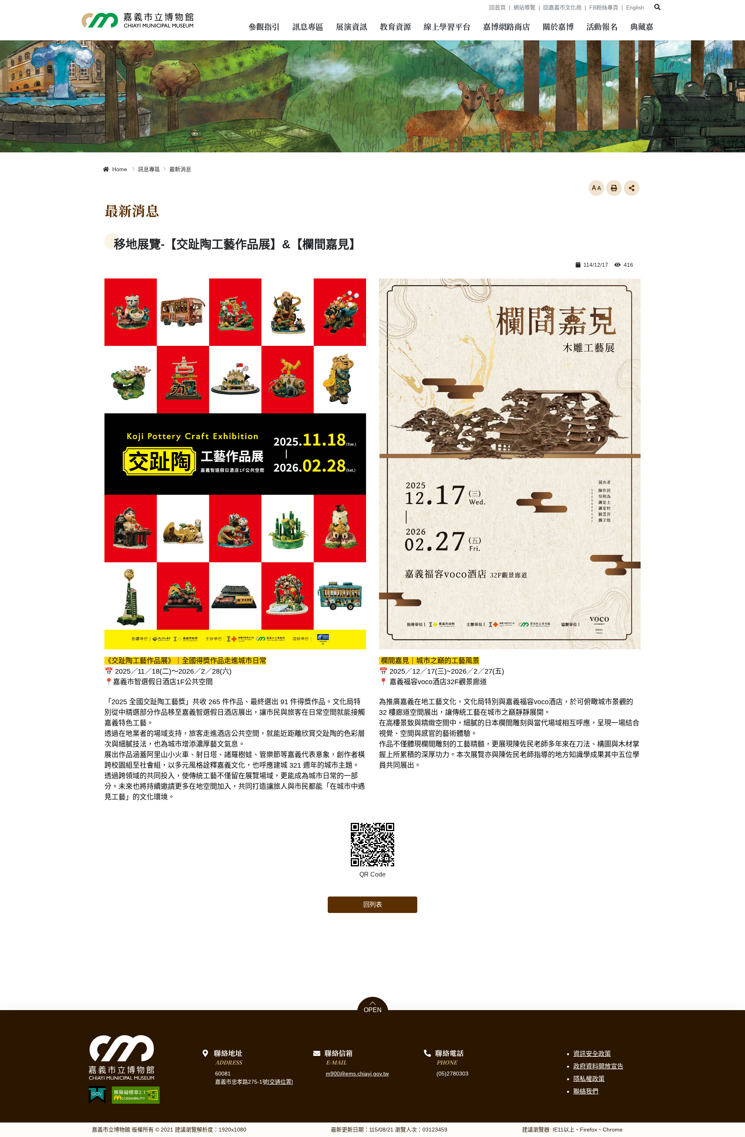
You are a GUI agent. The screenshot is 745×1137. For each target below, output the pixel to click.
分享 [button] (631, 188)
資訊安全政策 (592, 1053)
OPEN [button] (373, 1010)
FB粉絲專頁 (603, 7)
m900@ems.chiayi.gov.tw (357, 1073)
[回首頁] (138, 20)
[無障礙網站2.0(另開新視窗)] (136, 1095)
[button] (657, 7)
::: (480, 7)
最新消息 (180, 169)
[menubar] (264, 27)
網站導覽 (524, 7)
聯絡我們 (585, 1091)
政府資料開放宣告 (598, 1066)
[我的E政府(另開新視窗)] (97, 1095)
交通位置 (280, 1082)
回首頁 (497, 7)
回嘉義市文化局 (562, 7)
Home (119, 169)
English (635, 7)
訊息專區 (149, 169)
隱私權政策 (589, 1079)
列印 (614, 188)
